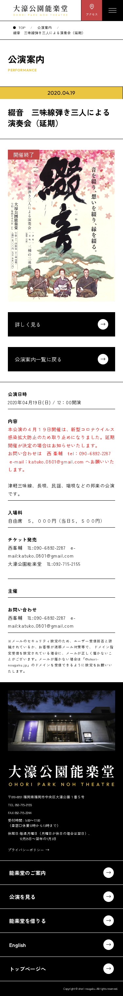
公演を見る (22, 897)
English (17, 945)
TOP (21, 27)
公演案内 (44, 27)
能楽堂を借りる (27, 921)
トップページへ (27, 969)
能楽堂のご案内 (27, 873)
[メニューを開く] (112, 10)
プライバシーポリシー (26, 849)
